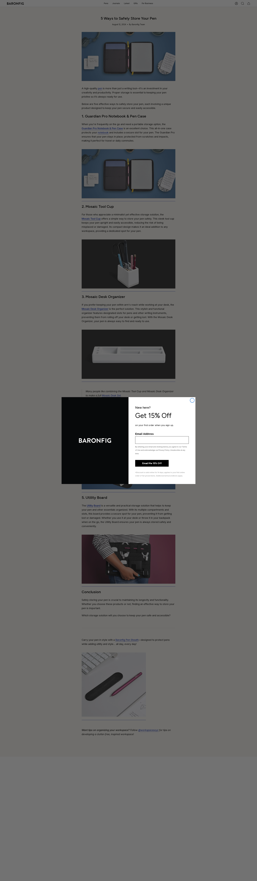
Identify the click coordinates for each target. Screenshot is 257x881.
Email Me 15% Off (152, 463)
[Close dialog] (192, 400)
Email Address (144, 433)
